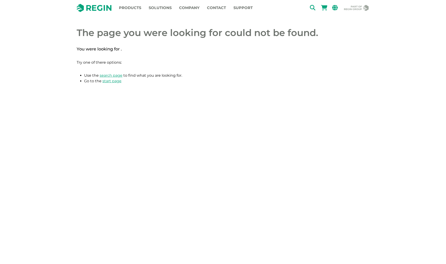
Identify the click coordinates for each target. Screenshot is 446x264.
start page (111, 81)
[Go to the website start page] (94, 8)
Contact (216, 8)
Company (189, 8)
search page (111, 75)
